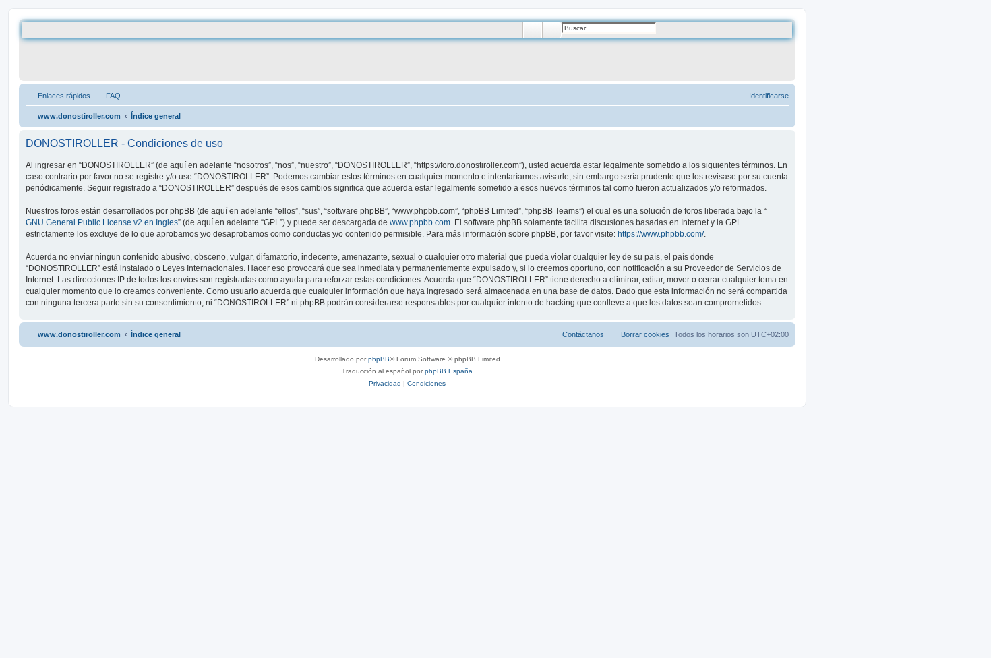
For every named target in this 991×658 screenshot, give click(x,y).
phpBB (379, 359)
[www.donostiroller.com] (131, 50)
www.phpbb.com (420, 222)
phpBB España (449, 371)
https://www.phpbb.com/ (661, 234)
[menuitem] (107, 96)
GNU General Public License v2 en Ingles (102, 222)
